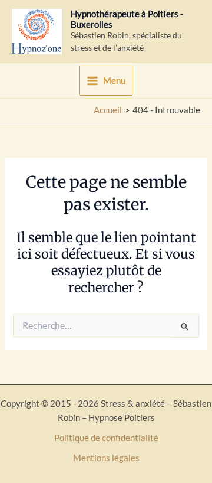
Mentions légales (106, 458)
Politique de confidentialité (106, 438)
